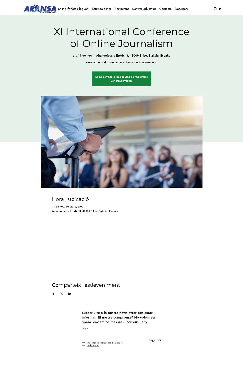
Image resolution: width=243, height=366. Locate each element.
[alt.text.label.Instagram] (215, 8)
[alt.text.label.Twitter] (220, 8)
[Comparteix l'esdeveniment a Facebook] (53, 294)
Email (84, 329)
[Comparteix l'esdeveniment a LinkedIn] (69, 294)
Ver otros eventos (121, 80)
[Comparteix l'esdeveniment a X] (61, 294)
